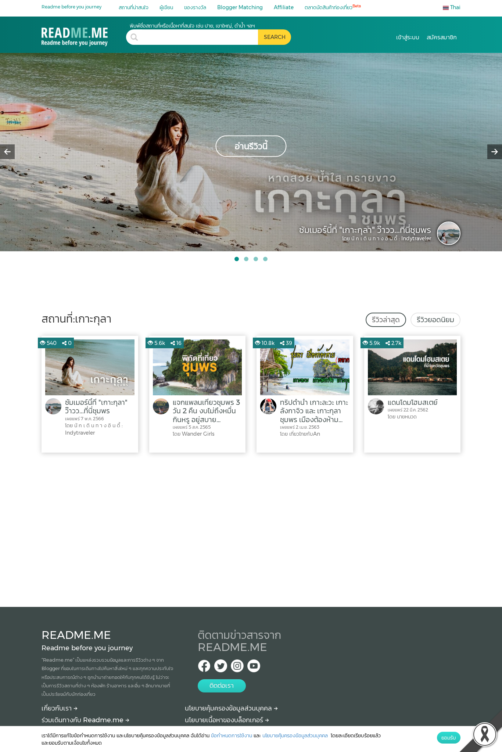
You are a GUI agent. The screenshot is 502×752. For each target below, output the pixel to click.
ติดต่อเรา (221, 685)
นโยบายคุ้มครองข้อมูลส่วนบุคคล (229, 708)
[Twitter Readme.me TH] (220, 668)
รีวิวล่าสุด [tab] (386, 319)
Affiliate (284, 7)
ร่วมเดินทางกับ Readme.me (83, 720)
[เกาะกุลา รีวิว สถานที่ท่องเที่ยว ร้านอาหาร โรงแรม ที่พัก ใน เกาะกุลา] (84, 34)
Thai (454, 7)
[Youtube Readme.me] (253, 668)
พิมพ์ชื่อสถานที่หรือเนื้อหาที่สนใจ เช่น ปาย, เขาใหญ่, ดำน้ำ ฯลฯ (192, 25)
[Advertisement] (251, 527)
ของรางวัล (195, 7)
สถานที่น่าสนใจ (133, 7)
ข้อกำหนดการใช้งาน (231, 735)
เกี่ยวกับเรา (57, 708)
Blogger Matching (240, 7)
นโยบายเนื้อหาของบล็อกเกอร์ (225, 720)
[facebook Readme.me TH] (204, 668)
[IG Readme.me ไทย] (237, 668)
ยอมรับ (448, 737)
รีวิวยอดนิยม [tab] (435, 319)
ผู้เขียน (166, 7)
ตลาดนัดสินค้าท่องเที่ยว (333, 7)
